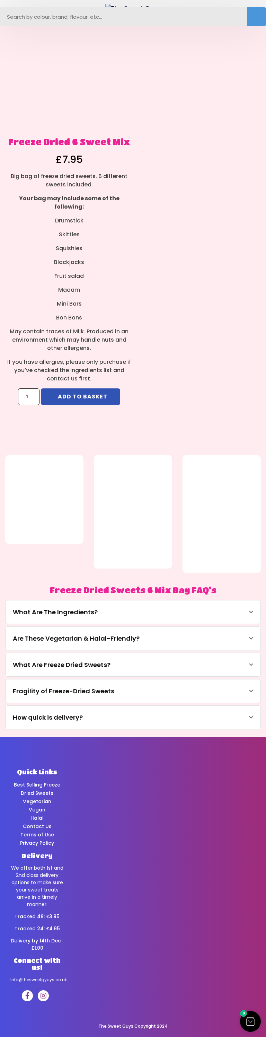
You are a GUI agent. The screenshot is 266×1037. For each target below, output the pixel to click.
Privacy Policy (37, 843)
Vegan (37, 809)
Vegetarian (37, 801)
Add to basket (82, 397)
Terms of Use (37, 834)
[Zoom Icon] (62, 75)
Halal (37, 818)
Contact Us (37, 826)
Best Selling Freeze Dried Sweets (37, 789)
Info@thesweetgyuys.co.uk (38, 980)
